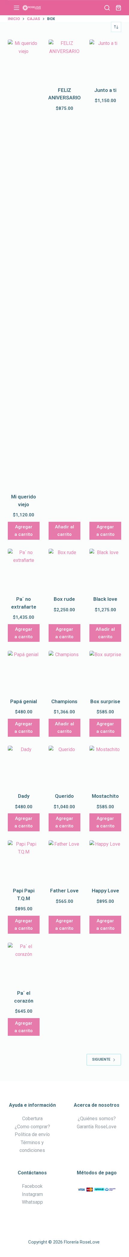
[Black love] (105, 570)
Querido (64, 796)
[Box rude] (64, 570)
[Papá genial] (24, 672)
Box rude (64, 599)
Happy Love (105, 891)
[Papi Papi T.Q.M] (24, 861)
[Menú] (16, 7)
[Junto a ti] (105, 61)
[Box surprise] (105, 672)
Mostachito (105, 796)
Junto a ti (105, 90)
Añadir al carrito (64, 530)
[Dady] (24, 767)
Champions (64, 701)
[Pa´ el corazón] (24, 964)
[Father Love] (64, 861)
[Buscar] (107, 7)
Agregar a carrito (23, 530)
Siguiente (101, 1059)
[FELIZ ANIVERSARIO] (64, 61)
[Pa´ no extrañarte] (24, 570)
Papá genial (23, 701)
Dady (23, 796)
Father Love (64, 891)
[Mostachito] (105, 767)
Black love (105, 599)
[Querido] (64, 767)
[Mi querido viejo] (24, 264)
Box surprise (105, 701)
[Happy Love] (105, 861)
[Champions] (64, 672)
